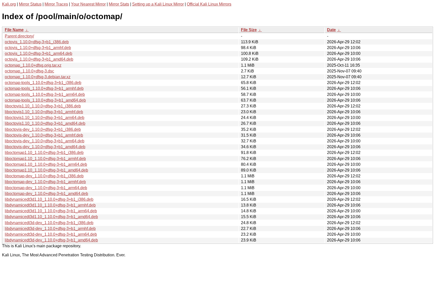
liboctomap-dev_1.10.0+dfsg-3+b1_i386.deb (44, 176)
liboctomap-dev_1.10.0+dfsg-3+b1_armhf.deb (45, 182)
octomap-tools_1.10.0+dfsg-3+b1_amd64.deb (45, 100)
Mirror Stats (119, 4)
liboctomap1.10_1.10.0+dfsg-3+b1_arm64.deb (46, 164)
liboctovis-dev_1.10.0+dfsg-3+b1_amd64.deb (45, 147)
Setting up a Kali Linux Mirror (158, 4)
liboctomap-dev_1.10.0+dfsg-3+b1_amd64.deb (46, 193)
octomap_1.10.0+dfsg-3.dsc (29, 71)
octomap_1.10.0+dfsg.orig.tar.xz (33, 65)
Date (331, 30)
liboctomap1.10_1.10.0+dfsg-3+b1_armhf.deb (45, 158)
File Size (249, 30)
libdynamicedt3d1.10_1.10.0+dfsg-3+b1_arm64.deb (51, 211)
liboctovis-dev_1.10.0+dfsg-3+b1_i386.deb (43, 129)
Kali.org (9, 4)
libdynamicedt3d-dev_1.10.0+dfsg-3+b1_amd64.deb (51, 240)
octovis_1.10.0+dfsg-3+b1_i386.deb (37, 42)
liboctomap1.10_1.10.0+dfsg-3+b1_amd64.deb (46, 170)
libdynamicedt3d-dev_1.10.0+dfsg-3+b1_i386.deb (49, 223)
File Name (14, 30)
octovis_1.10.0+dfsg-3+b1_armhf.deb (38, 48)
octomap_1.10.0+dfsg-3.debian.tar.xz (37, 77)
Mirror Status (30, 4)
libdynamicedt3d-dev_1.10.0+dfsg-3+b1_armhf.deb (50, 228)
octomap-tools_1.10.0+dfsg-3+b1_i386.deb (43, 83)
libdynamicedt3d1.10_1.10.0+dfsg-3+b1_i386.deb (49, 199)
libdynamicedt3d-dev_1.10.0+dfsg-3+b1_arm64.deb (51, 234)
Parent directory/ (19, 36)
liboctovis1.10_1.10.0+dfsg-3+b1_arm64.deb (44, 117)
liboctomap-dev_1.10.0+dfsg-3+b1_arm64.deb (46, 188)
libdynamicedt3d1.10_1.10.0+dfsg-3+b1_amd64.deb (51, 217)
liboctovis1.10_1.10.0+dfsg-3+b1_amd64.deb (45, 123)
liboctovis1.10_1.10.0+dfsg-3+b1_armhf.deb (44, 112)
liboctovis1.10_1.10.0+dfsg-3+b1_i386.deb (43, 106)
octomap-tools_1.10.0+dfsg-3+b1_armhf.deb (44, 88)
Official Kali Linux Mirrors (209, 4)
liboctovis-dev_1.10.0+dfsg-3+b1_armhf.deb (44, 135)
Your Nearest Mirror (88, 4)
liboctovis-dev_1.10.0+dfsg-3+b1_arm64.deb (44, 141)
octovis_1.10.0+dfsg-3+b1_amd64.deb (39, 59)
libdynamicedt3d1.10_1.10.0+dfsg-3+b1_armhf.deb (50, 205)
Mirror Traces (56, 4)
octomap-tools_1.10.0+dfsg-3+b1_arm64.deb (45, 94)
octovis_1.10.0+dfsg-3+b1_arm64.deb (38, 53)
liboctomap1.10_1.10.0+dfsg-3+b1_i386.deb (44, 152)
